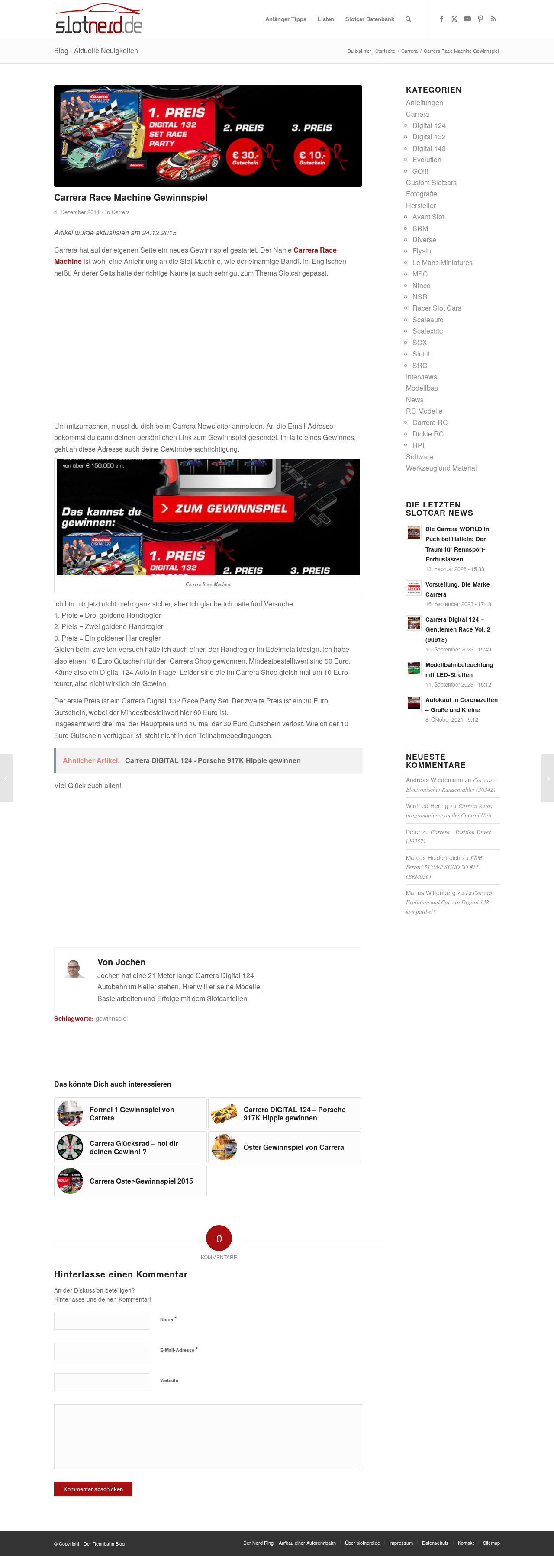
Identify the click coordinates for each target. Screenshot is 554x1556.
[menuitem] (286, 19)
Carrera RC (430, 422)
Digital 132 (429, 136)
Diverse (424, 239)
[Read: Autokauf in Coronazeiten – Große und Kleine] (414, 703)
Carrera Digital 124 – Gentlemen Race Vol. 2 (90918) (457, 629)
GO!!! (420, 171)
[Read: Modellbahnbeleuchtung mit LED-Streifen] (414, 668)
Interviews (421, 377)
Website (169, 1380)
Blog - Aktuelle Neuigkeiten (96, 50)
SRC (420, 365)
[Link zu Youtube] (467, 18)
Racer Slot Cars (436, 308)
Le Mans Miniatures (442, 262)
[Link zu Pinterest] (480, 18)
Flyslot (422, 251)
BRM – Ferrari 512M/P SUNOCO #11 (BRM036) (446, 866)
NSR (420, 297)
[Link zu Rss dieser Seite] (493, 18)
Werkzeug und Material (441, 468)
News (415, 399)
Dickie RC (428, 434)
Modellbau (422, 388)
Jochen (130, 961)
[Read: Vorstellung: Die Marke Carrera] (414, 588)
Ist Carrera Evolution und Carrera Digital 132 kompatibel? (449, 902)
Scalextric (427, 331)
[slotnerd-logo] (99, 19)
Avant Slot (428, 216)
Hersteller (421, 205)
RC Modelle (424, 411)
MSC (420, 274)
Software (419, 457)
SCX (419, 342)
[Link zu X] (454, 18)
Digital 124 (429, 125)
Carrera (121, 212)
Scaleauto (428, 319)
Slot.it (421, 354)
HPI (418, 445)
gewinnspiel (112, 1018)
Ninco (421, 285)
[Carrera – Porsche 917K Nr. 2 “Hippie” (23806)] (6, 778)
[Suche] (408, 19)
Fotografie (421, 194)
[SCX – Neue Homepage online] (547, 778)
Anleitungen (424, 102)
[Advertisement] (208, 345)
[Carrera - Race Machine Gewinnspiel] (208, 136)
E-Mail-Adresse (179, 1349)
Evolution (426, 159)
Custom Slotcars (431, 182)
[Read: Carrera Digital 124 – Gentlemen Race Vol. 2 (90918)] (414, 623)
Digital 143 (429, 148)
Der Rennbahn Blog (104, 1543)
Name (168, 1319)
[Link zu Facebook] (441, 18)
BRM (420, 228)
